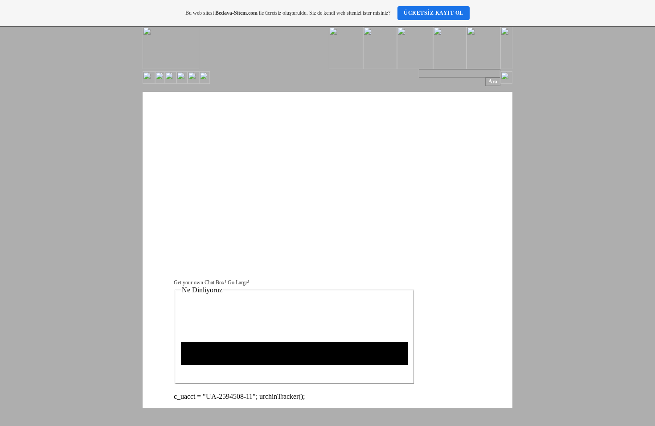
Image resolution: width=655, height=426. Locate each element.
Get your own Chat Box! (200, 282)
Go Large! (239, 282)
